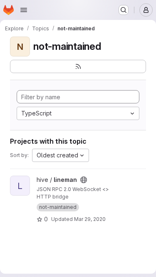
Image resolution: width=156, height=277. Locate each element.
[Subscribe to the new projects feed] (78, 66)
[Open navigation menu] (23, 10)
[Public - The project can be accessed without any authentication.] (83, 179)
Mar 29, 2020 (90, 219)
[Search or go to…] (124, 10)
